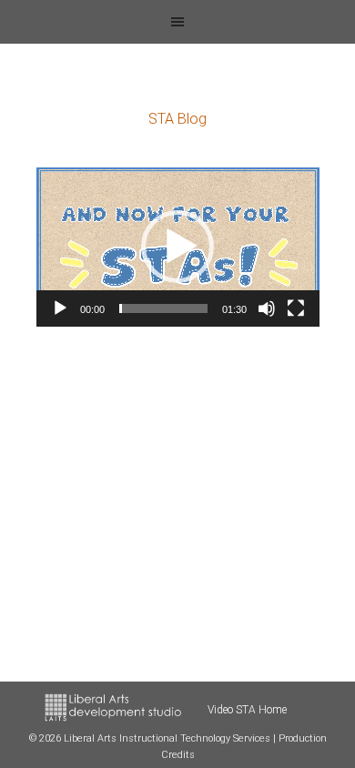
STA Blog (177, 118)
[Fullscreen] (296, 308)
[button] (177, 246)
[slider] (163, 308)
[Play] (60, 308)
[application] (178, 247)
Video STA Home (247, 709)
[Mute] (267, 308)
